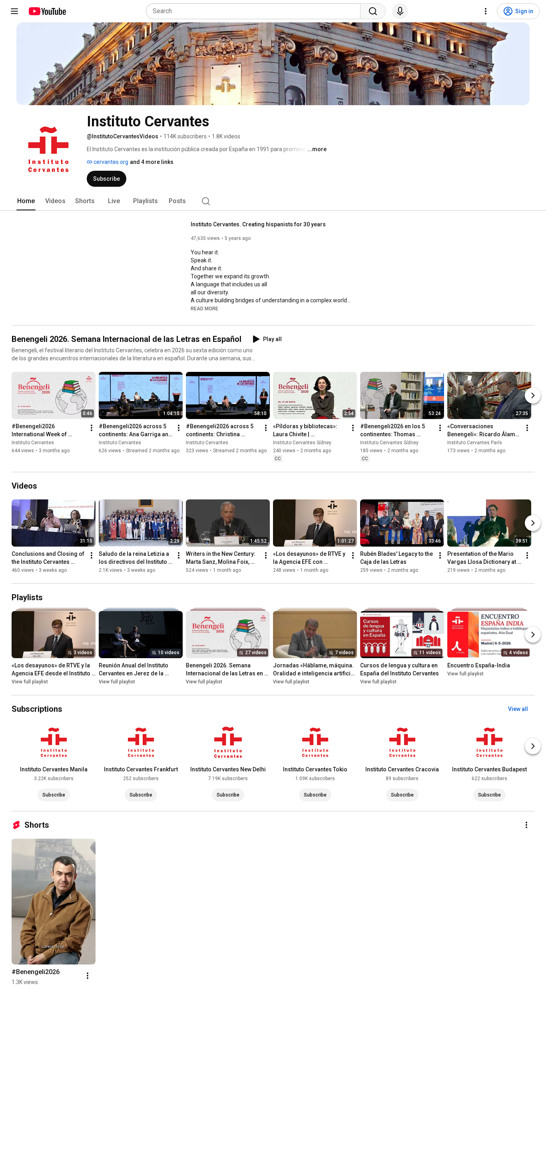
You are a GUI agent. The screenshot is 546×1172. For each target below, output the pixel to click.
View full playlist (30, 682)
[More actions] (92, 428)
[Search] (373, 11)
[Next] (533, 395)
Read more (204, 308)
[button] (204, 308)
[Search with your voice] (400, 11)
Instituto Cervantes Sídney (302, 442)
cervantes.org (110, 162)
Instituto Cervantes (33, 442)
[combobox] (256, 11)
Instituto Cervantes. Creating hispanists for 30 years (258, 224)
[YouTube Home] (47, 11)
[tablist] (273, 201)
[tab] (26, 201)
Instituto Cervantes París (474, 442)
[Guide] (14, 11)
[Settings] (485, 11)
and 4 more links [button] (151, 162)
